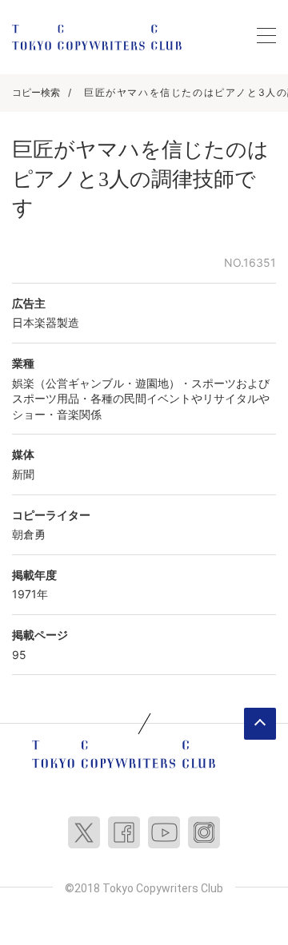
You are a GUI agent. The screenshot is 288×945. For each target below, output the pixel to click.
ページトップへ (260, 724)
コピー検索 (36, 92)
